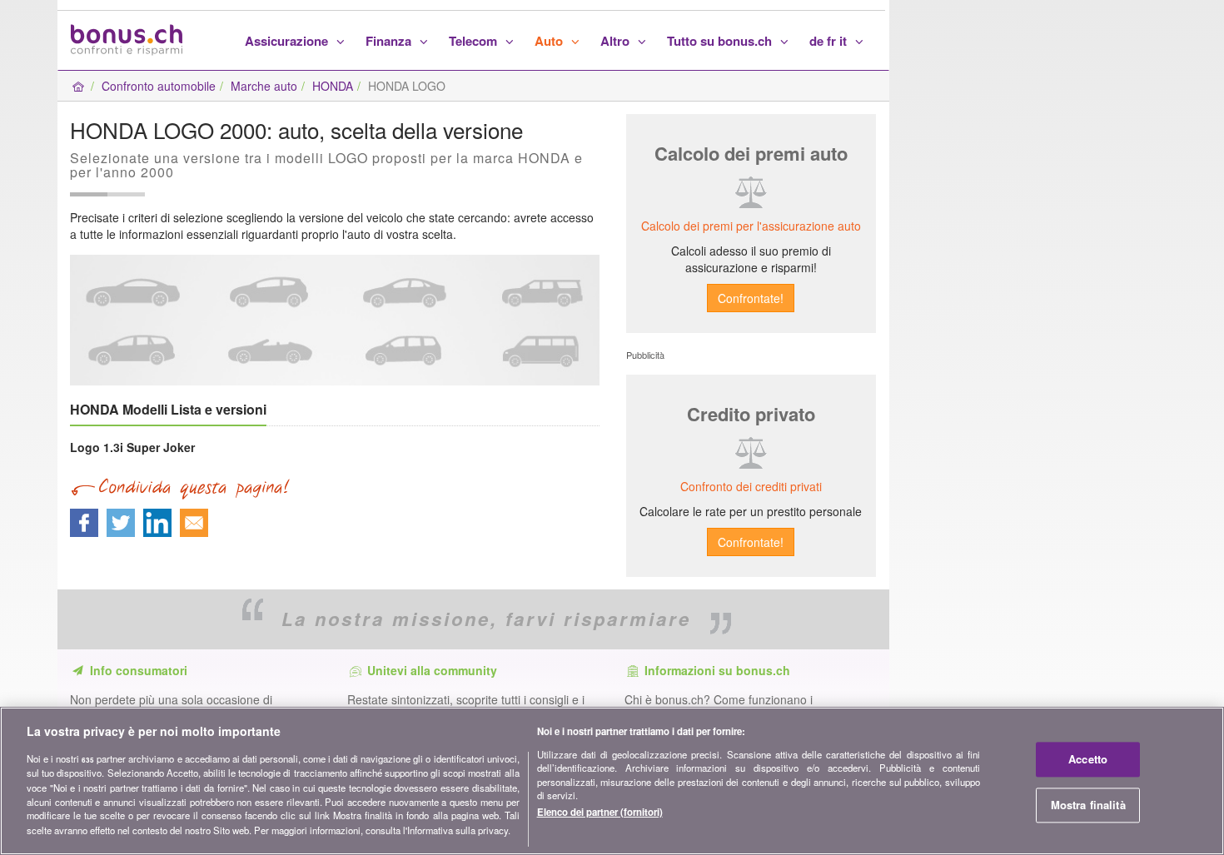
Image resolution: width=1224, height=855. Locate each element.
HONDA (332, 85)
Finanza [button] (390, 41)
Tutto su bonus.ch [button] (721, 41)
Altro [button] (616, 41)
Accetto (1087, 759)
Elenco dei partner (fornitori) (600, 811)
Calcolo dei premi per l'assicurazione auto (751, 225)
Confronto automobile (159, 85)
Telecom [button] (474, 41)
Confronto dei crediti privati (751, 486)
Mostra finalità (1088, 805)
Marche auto (264, 85)
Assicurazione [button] (288, 41)
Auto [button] (550, 41)
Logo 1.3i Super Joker (132, 447)
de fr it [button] (829, 41)
